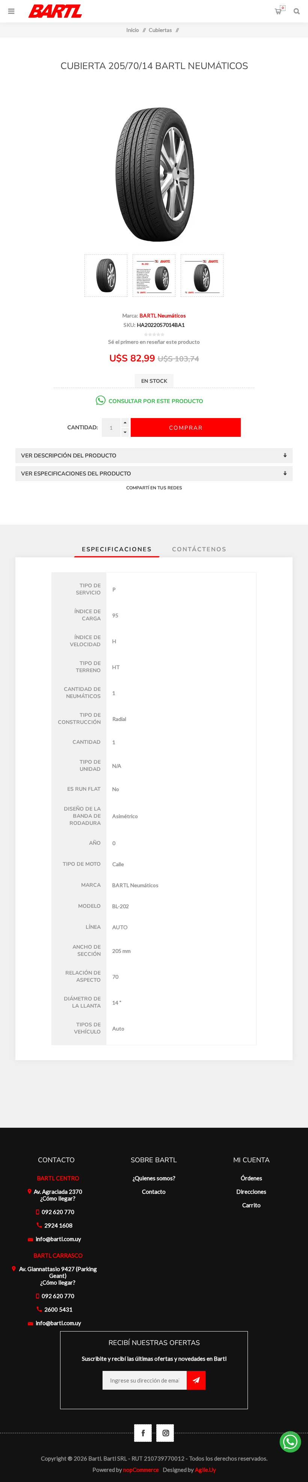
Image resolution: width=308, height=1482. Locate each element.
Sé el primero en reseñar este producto (154, 342)
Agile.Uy (205, 1469)
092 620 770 (58, 1211)
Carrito (283, 8)
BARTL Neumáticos (163, 315)
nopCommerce (141, 1469)
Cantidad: (82, 427)
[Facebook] (143, 1433)
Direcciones (251, 1191)
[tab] (116, 549)
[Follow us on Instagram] (165, 1433)
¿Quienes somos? (154, 1178)
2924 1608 (58, 1225)
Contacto (154, 1191)
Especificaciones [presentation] (117, 549)
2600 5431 (58, 1309)
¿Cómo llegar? (57, 1198)
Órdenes (251, 1178)
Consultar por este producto (156, 401)
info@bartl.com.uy (58, 1238)
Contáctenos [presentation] (199, 549)
